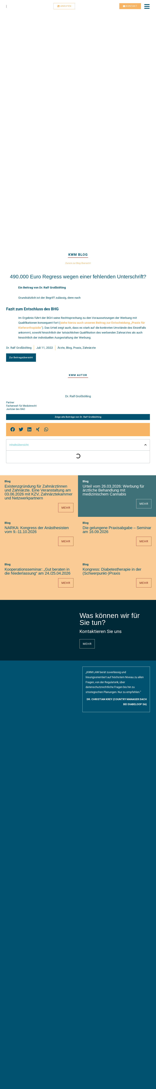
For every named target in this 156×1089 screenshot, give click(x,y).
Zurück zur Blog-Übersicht (78, 263)
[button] (21, 357)
